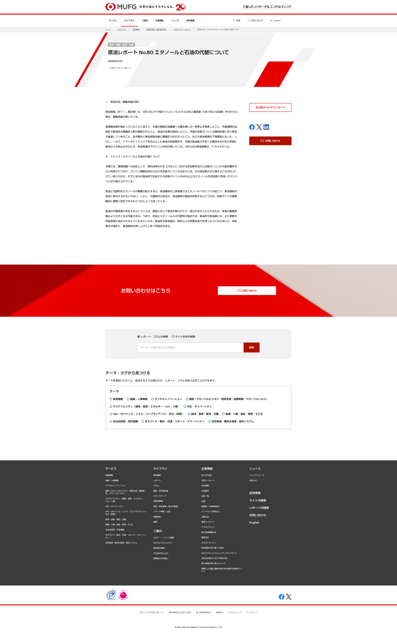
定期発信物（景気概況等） (156, 29)
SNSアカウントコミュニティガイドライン (219, 553)
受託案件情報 (159, 548)
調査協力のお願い (160, 558)
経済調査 (136, 29)
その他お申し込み (160, 553)
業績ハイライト (207, 522)
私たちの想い (207, 475)
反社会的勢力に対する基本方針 (214, 558)
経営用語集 (158, 501)
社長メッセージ (207, 480)
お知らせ (253, 480)
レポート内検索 (259, 507)
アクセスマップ (207, 527)
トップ (108, 29)
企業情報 (207, 468)
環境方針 (205, 537)
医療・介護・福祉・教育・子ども (119, 524)
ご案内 (157, 531)
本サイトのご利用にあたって (152, 612)
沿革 (203, 501)
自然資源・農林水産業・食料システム (121, 543)
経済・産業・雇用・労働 (121, 44)
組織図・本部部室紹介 (210, 506)
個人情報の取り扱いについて (213, 563)
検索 (251, 347)
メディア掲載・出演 (161, 511)
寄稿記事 (157, 517)
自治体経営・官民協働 (114, 530)
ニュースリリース (256, 475)
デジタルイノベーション (115, 485)
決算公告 (205, 517)
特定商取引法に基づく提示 (180, 612)
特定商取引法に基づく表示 (212, 548)
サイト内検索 (257, 500)
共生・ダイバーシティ (114, 506)
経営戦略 (109, 475)
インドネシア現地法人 (210, 511)
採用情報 (190, 20)
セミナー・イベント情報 (163, 537)
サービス (111, 468)
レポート (157, 480)
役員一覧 (205, 496)
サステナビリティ (208, 543)
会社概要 (205, 485)
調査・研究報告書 (160, 491)
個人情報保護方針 (208, 532)
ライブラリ (121, 29)
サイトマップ (251, 612)
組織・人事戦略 (111, 480)
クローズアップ (159, 496)
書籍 (155, 522)
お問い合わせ (257, 515)
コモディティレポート (182, 29)
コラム (156, 485)
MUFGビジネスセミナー (163, 543)
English (254, 522)
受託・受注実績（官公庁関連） (166, 506)
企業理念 (205, 491)
